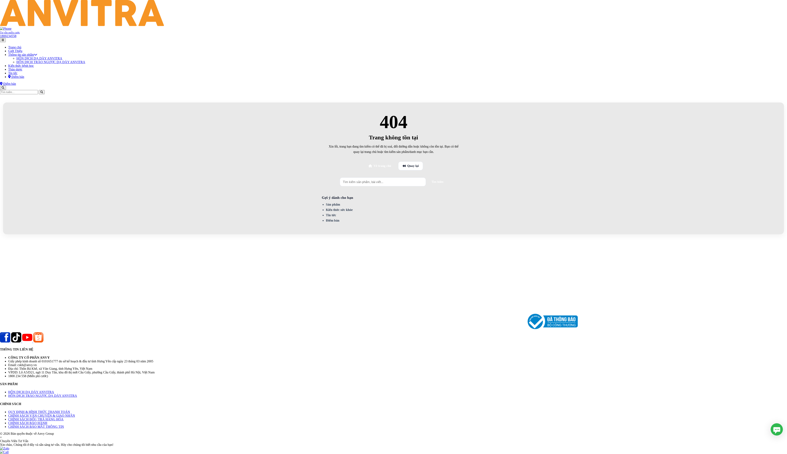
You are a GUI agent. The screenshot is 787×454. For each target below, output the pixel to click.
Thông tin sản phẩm (21, 54)
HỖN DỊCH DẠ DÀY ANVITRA (39, 58)
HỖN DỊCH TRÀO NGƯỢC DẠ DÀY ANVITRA (50, 62)
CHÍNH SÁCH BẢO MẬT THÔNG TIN (36, 426)
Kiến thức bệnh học (21, 65)
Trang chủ (14, 47)
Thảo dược (15, 69)
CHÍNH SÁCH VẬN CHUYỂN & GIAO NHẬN (41, 415)
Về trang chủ (382, 165)
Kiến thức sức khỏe (339, 210)
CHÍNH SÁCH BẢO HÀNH (27, 423)
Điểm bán (332, 220)
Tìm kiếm (438, 181)
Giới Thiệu (15, 51)
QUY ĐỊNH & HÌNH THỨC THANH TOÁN (39, 412)
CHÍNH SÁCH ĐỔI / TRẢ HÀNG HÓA (36, 419)
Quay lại (413, 165)
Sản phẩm (333, 204)
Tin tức (12, 73)
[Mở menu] (3, 40)
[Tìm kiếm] (3, 88)
